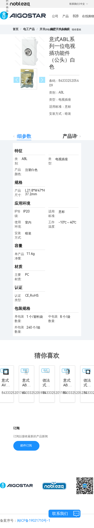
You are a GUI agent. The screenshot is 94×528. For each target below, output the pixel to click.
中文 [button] (82, 4)
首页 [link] (16, 29)
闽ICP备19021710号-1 (33, 521)
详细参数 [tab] (22, 136)
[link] (29, 29)
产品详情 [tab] (72, 136)
